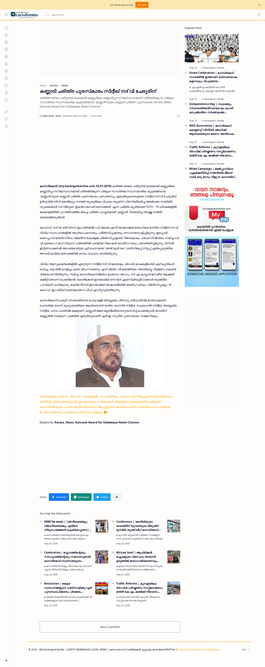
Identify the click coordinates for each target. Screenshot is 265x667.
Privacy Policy (185, 649)
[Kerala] (220, 67)
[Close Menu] (259, 4)
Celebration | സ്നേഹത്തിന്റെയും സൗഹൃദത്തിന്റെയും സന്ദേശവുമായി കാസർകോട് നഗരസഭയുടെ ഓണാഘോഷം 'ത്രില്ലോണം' (67, 557)
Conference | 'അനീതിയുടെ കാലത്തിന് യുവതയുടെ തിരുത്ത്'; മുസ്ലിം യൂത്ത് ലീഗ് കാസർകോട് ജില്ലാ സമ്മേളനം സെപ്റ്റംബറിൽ (137, 526)
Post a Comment (110, 627)
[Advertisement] (110, 51)
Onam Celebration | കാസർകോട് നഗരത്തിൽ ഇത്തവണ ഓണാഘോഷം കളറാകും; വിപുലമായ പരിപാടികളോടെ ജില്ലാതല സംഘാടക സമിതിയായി (213, 77)
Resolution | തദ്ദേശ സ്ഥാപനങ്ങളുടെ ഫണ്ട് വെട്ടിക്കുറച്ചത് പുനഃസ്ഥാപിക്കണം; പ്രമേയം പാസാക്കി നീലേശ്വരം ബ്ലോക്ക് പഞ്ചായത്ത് (68, 588)
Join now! (142, 4)
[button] (258, 15)
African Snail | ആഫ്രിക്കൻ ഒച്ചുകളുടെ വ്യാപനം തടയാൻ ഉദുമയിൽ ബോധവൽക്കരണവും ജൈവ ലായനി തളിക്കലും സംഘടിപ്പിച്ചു (136, 557)
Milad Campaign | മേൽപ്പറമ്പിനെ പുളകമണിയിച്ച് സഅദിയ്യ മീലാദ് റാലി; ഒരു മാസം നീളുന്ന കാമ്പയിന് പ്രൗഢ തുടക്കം (211, 173)
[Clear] (103, 15)
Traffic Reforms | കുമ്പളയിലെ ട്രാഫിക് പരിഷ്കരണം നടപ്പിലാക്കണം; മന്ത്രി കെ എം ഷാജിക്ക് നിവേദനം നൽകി (139, 588)
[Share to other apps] (116, 497)
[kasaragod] (210, 67)
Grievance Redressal (208, 649)
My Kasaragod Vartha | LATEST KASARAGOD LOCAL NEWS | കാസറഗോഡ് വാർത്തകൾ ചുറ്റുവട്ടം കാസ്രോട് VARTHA (107, 649)
